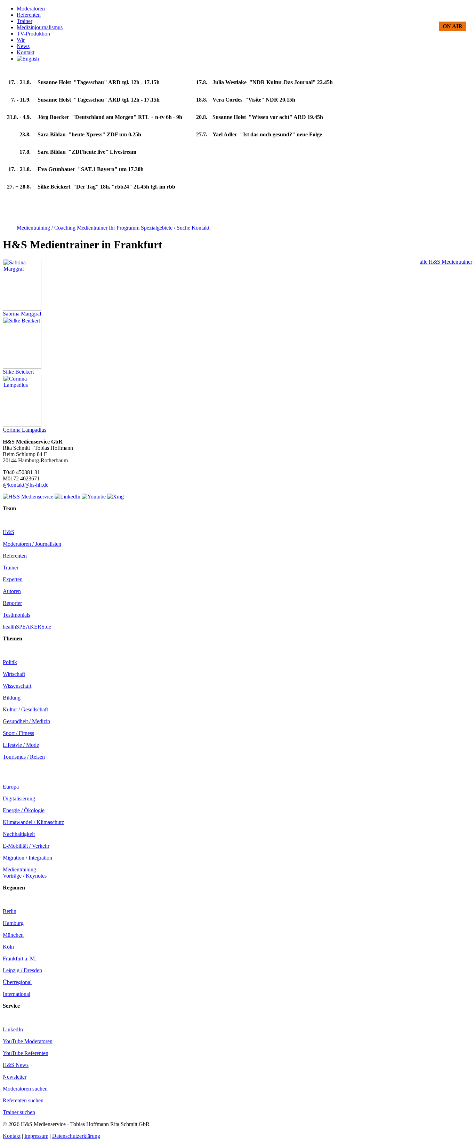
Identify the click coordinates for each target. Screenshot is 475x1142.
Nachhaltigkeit (19, 834)
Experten (13, 579)
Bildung (12, 698)
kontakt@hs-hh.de (28, 485)
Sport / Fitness (18, 733)
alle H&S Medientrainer (446, 262)
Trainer (10, 567)
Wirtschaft (14, 674)
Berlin (9, 911)
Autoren (12, 591)
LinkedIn (13, 1029)
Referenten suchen (23, 1100)
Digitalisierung (19, 798)
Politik (10, 662)
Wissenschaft (17, 686)
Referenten (15, 556)
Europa (11, 787)
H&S (8, 532)
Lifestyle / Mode (21, 745)
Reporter (12, 603)
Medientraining (19, 869)
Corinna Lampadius (24, 430)
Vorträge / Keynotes (25, 876)
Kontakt (12, 1136)
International (16, 994)
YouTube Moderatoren (28, 1041)
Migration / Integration (27, 858)
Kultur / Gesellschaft (25, 709)
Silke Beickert (18, 372)
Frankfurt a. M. (19, 958)
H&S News (16, 1065)
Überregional (17, 982)
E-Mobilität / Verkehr (26, 846)
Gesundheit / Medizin (26, 721)
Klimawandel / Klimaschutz (33, 822)
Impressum (36, 1136)
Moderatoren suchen (25, 1089)
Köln (8, 947)
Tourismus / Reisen (24, 757)
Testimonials (16, 615)
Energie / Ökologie (24, 810)
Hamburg (13, 923)
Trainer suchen (19, 1112)
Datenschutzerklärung (76, 1136)
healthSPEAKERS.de (27, 627)
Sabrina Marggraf (22, 314)
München (13, 935)
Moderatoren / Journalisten (32, 544)
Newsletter (14, 1077)
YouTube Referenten (25, 1053)
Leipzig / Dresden (22, 970)
